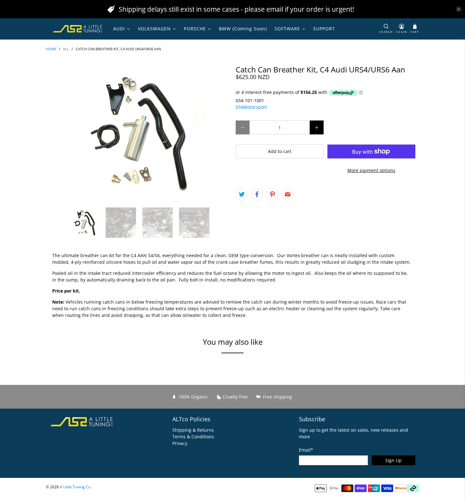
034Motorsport (251, 107)
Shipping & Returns (193, 430)
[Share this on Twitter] (242, 194)
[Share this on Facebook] (257, 194)
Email (306, 450)
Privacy (179, 443)
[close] (459, 9)
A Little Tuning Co (75, 487)
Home (51, 49)
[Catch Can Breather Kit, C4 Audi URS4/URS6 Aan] (137, 133)
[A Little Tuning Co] (77, 28)
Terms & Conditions (193, 437)
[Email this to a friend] (288, 194)
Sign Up (393, 460)
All (66, 49)
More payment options (371, 170)
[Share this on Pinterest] (272, 194)
